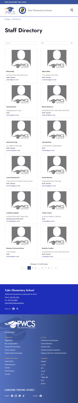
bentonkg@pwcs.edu (49, 186)
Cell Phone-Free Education (49, 340)
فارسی (43, 364)
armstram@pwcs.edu (13, 150)
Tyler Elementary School (39, 10)
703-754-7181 (14, 297)
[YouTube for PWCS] (27, 396)
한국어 (43, 383)
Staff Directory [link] (16, 19)
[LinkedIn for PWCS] (20, 396)
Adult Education (10, 364)
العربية (43, 371)
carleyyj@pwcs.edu (48, 221)
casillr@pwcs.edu (47, 256)
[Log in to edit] (19, 390)
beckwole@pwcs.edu (13, 186)
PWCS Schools (9, 371)
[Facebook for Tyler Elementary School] (13, 309)
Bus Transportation (11, 343)
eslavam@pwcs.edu (12, 256)
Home (8, 19)
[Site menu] (71, 10)
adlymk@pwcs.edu (12, 79)
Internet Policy (46, 347)
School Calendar (10, 350)
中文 (42, 380)
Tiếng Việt (44, 377)
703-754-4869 (13, 300)
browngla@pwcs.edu (13, 221)
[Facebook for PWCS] (12, 396)
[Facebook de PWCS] (41, 396)
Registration (9, 340)
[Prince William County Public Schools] (15, 2)
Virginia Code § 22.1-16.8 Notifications (53, 353)
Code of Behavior (46, 343)
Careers (7, 367)
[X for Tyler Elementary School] (17, 309)
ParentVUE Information (12, 347)
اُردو (42, 374)
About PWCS (9, 361)
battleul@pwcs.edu (48, 150)
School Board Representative (14, 303)
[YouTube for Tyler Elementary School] (21, 309)
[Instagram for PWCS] (16, 396)
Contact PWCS (10, 332)
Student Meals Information (13, 353)
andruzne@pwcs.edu (48, 115)
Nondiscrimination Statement (50, 350)
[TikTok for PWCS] (23, 396)
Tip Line (7, 374)
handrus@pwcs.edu (12, 115)
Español (43, 361)
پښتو (42, 367)
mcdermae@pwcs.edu (49, 79)
